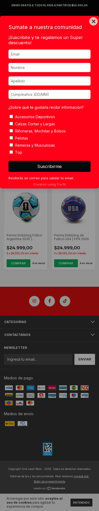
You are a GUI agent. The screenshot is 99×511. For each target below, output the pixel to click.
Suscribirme (49, 166)
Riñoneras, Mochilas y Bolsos (40, 131)
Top (18, 152)
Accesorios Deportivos (35, 117)
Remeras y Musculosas (35, 145)
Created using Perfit (49, 184)
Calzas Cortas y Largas (35, 124)
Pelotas (21, 138)
